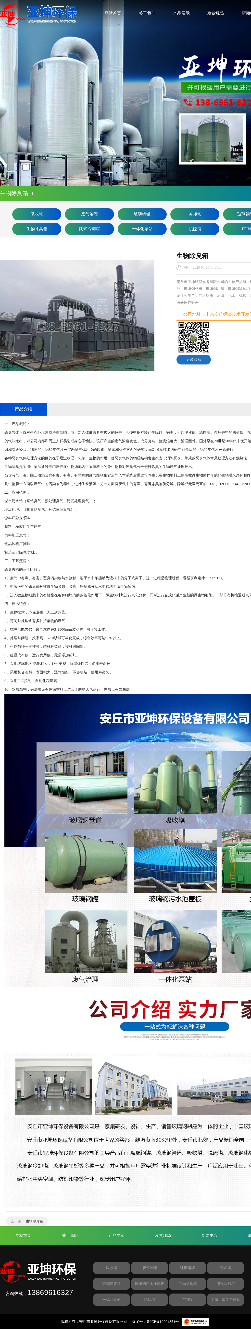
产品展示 (181, 13)
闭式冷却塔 (89, 229)
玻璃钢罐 (142, 214)
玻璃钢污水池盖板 (149, 1284)
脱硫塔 (195, 229)
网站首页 (112, 13)
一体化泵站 (142, 229)
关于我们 (147, 13)
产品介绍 (23, 409)
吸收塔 (37, 214)
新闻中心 (209, 1235)
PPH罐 (187, 1300)
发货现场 (215, 13)
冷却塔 (195, 214)
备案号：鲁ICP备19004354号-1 (157, 1322)
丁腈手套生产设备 (225, 1300)
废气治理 (89, 214)
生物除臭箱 (36, 229)
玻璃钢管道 (111, 1284)
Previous (8, 93)
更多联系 (193, 360)
